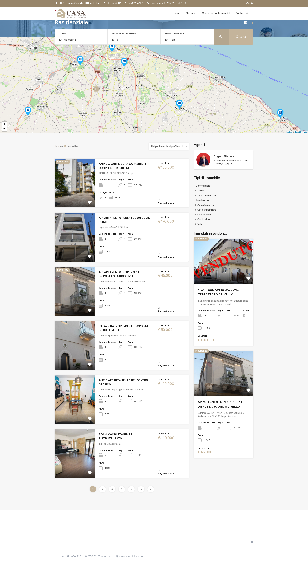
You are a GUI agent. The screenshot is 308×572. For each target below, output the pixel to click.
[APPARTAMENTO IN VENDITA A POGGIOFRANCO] (112, 47)
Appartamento (205, 205)
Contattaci (242, 13)
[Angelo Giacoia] (203, 165)
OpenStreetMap (301, 132)
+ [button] (4, 124)
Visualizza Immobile (224, 274)
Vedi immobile (74, 197)
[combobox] (81, 40)
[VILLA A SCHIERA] (124, 62)
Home (176, 13)
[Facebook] (247, 3)
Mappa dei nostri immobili (216, 13)
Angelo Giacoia (224, 156)
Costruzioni (203, 219)
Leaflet (289, 132)
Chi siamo (191, 13)
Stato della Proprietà (124, 33)
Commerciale (203, 185)
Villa (199, 224)
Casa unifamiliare (206, 209)
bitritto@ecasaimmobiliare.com (231, 160)
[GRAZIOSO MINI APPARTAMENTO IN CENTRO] (280, 113)
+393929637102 (223, 164)
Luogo (62, 33)
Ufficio (201, 190)
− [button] (4, 129)
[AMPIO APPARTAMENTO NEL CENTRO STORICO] (179, 104)
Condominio (204, 214)
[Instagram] (252, 3)
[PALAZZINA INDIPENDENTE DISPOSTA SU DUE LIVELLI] (28, 111)
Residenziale (203, 200)
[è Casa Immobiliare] (70, 13)
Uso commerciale (206, 195)
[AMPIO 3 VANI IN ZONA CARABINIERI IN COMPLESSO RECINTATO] (80, 60)
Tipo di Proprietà (174, 33)
